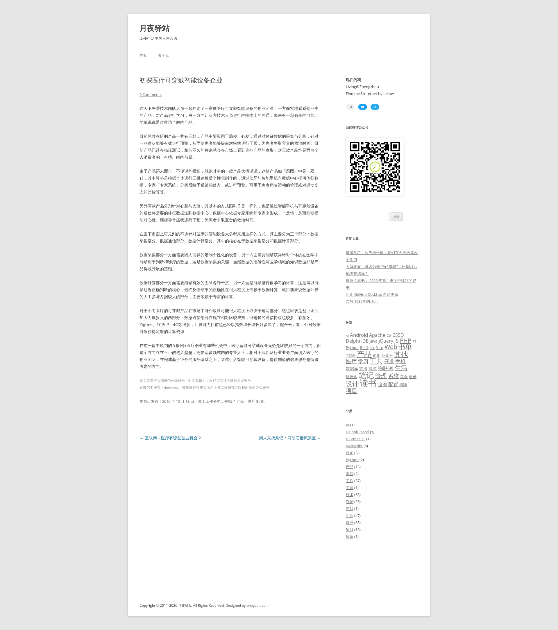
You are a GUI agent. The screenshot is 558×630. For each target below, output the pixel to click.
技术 (349, 494)
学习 (363, 361)
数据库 (352, 368)
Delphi (353, 341)
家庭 (349, 473)
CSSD (398, 335)
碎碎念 (351, 376)
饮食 (349, 536)
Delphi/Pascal (357, 431)
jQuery (386, 341)
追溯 (382, 384)
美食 (404, 376)
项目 (351, 390)
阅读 (403, 384)
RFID (364, 347)
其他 (401, 354)
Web (390, 347)
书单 (405, 346)
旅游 (373, 368)
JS (396, 340)
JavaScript (354, 445)
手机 (400, 361)
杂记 (349, 501)
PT (414, 341)
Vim (379, 347)
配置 (393, 384)
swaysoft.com (257, 605)
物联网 (386, 367)
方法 (363, 368)
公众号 (387, 355)
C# (389, 335)
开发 (389, 361)
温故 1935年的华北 (362, 301)
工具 (376, 360)
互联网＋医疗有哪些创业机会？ (171, 438)
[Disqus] (230, 514)
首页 (143, 55)
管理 (381, 376)
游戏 (349, 508)
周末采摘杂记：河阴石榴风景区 (290, 438)
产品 (240, 401)
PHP (405, 340)
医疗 (251, 401)
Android (359, 335)
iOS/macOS (355, 438)
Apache (377, 335)
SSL (372, 348)
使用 (376, 355)
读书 (368, 383)
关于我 (163, 55)
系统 (393, 376)
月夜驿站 (155, 28)
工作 (209, 401)
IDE (365, 341)
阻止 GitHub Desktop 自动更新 (372, 294)
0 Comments (151, 94)
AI (347, 336)
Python (352, 347)
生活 (401, 367)
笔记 (366, 375)
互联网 (350, 356)
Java (374, 341)
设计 (352, 384)
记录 (412, 376)
